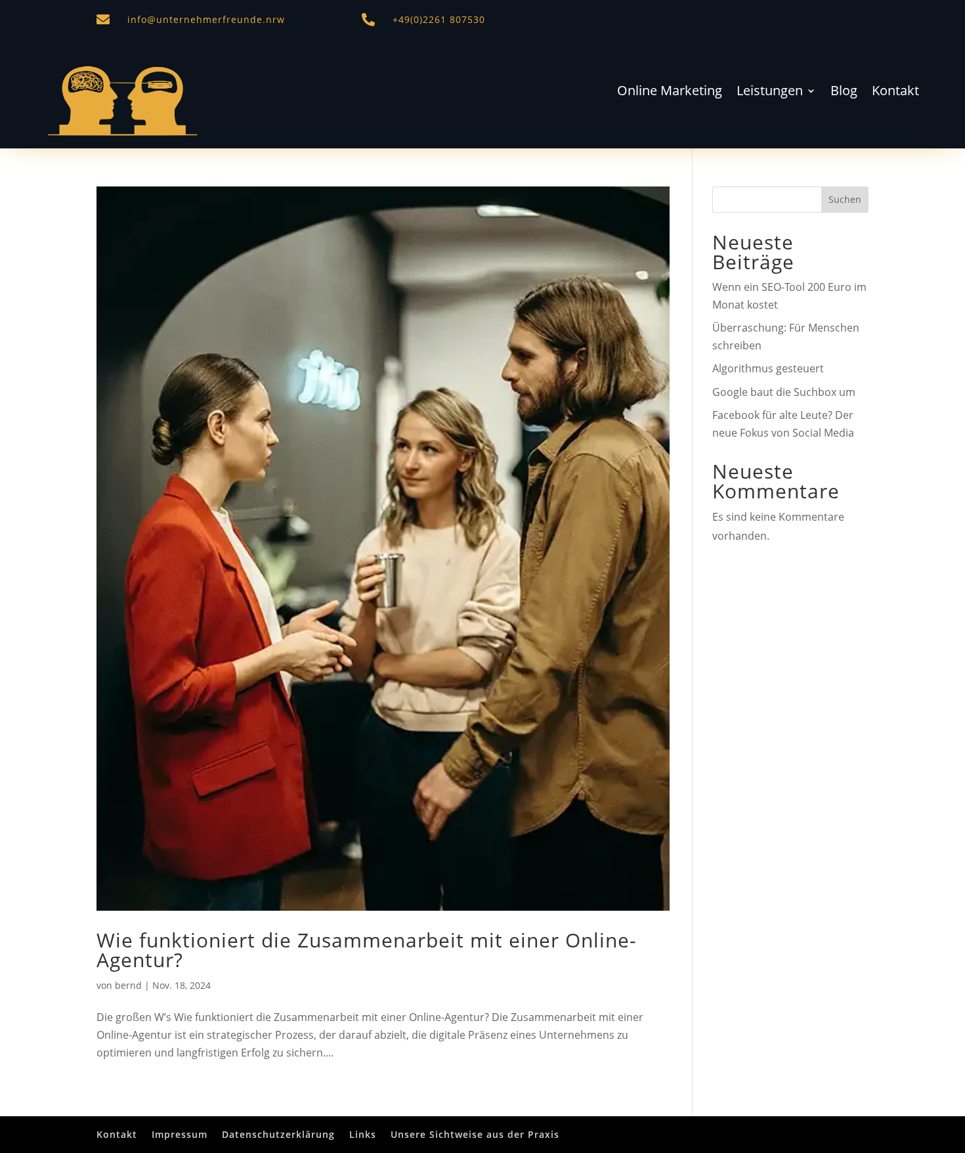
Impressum (179, 1134)
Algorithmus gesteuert (768, 368)
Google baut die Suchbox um (783, 392)
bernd (128, 985)
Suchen (844, 199)
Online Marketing (669, 92)
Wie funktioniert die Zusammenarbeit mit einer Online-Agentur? (366, 949)
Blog (843, 92)
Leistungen (770, 92)
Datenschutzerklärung (278, 1134)
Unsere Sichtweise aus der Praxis (475, 1134)
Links (362, 1134)
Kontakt (895, 92)
